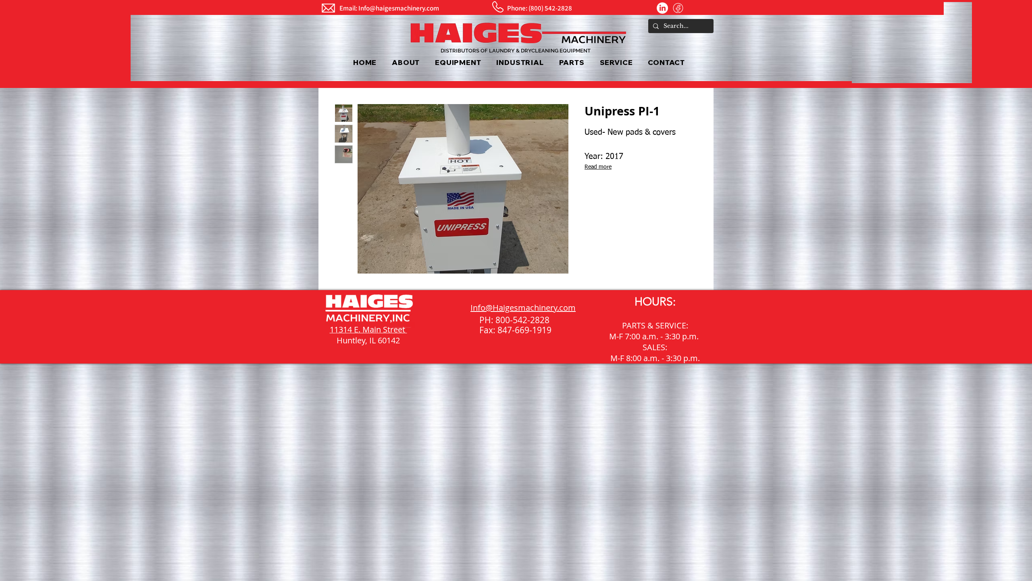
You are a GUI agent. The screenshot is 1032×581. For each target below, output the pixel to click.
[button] (458, 62)
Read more (598, 167)
